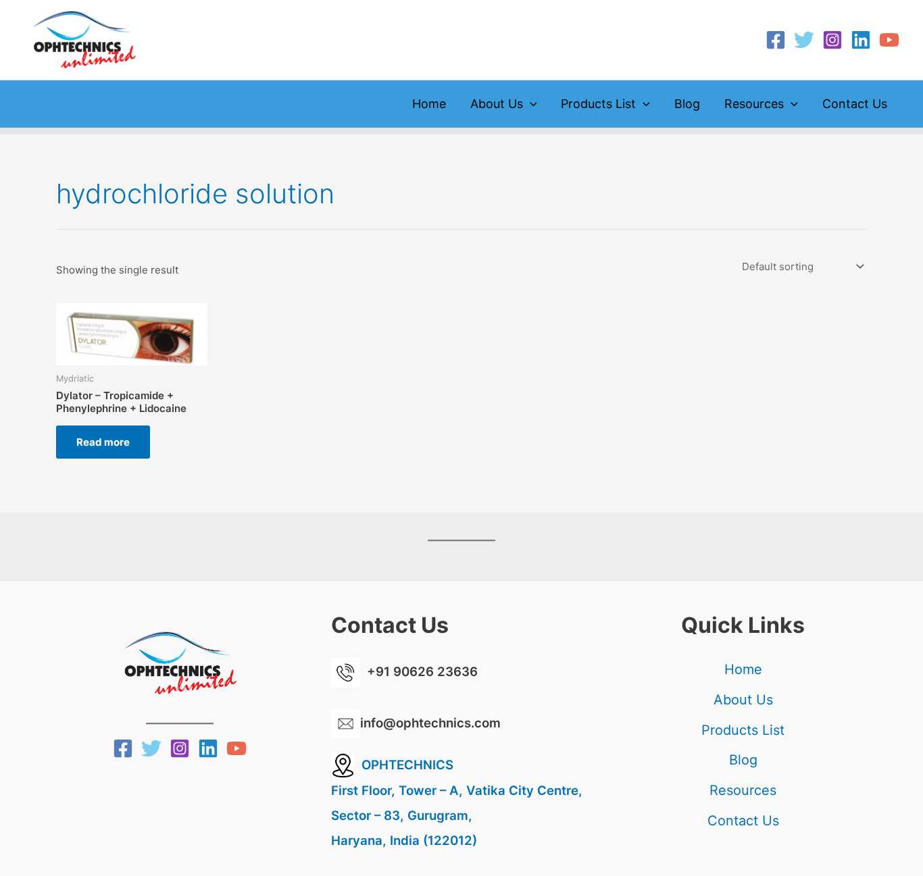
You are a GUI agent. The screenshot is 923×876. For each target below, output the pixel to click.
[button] (530, 104)
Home (429, 104)
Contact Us (854, 104)
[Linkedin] (861, 40)
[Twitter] (804, 40)
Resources (754, 104)
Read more (103, 442)
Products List (598, 104)
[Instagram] (832, 40)
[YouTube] (889, 40)
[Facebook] (776, 40)
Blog (687, 104)
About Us (496, 104)
